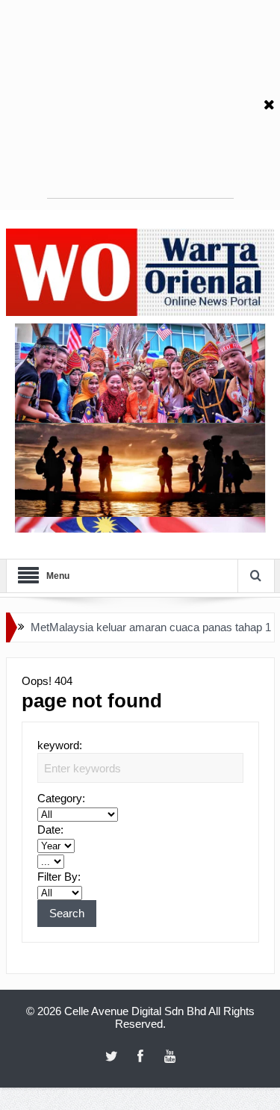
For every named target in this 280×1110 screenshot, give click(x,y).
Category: (61, 798)
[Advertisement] (140, 104)
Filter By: (59, 876)
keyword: (59, 745)
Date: (50, 829)
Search (66, 913)
